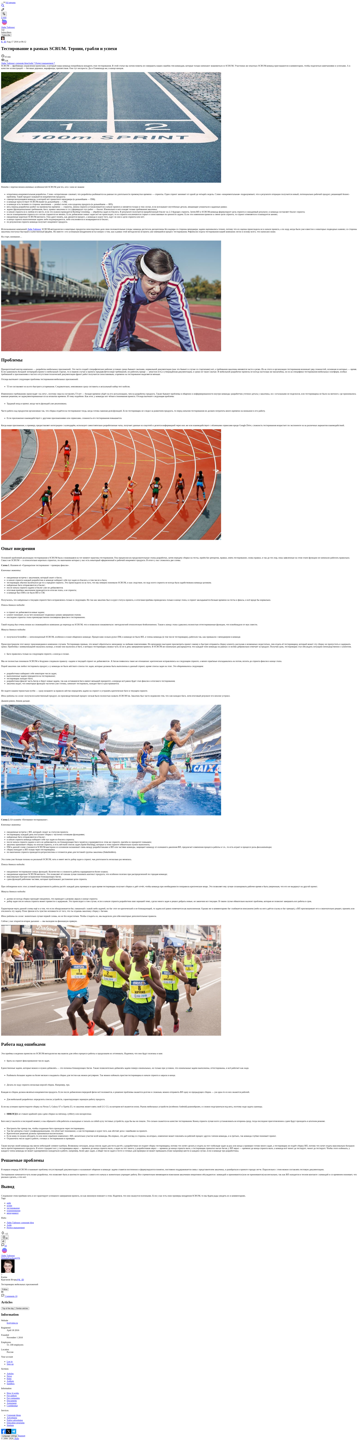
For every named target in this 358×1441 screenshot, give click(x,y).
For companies (13, 1398)
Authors (10, 1381)
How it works (13, 1393)
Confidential (12, 1406)
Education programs (15, 1423)
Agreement (12, 1403)
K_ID (3, 42)
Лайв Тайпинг (34, 229)
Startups (10, 1425)
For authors (12, 1395)
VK (18, 1258)
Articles (10, 1373)
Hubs (9, 1378)
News (9, 1376)
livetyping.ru (12, 1323)
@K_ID (20, 1279)
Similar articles (22, 1308)
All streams (11, 2)
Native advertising (15, 1420)
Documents (12, 1400)
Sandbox (11, 1383)
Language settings (9, 1436)
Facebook (12, 1258)
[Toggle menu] (2, 3)
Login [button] (3, 17)
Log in (10, 1361)
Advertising (12, 1418)
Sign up (10, 1364)
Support (21, 1436)
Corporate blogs (14, 1415)
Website (4, 1258)
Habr (16, 1438)
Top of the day (8, 1308)
